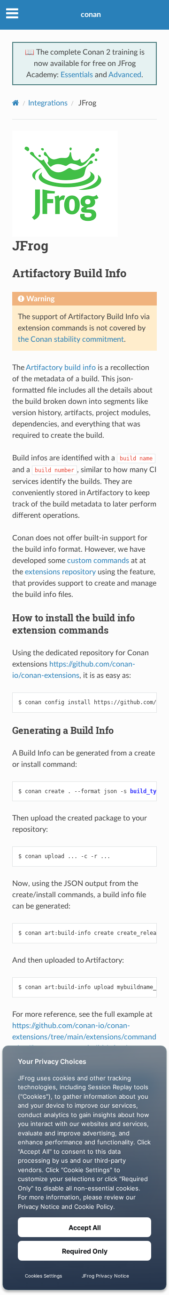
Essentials (77, 75)
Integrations (48, 103)
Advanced (124, 75)
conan (91, 14)
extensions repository (60, 572)
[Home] (15, 103)
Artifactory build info (61, 367)
